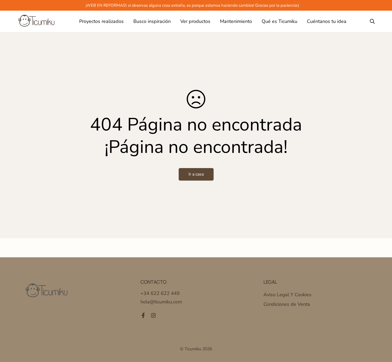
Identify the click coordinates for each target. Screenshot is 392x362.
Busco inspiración (152, 21)
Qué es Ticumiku (279, 21)
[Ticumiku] (36, 21)
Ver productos (195, 21)
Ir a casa (196, 174)
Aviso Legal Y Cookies (287, 294)
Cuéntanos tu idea (326, 21)
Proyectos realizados (101, 21)
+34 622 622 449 (160, 293)
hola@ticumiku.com (161, 302)
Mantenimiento (236, 21)
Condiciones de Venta (286, 304)
